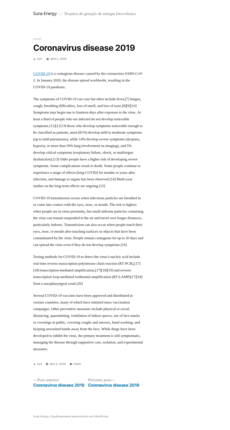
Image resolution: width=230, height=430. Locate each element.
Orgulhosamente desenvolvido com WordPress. (79, 416)
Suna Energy (45, 13)
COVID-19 (41, 73)
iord (39, 58)
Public (77, 364)
